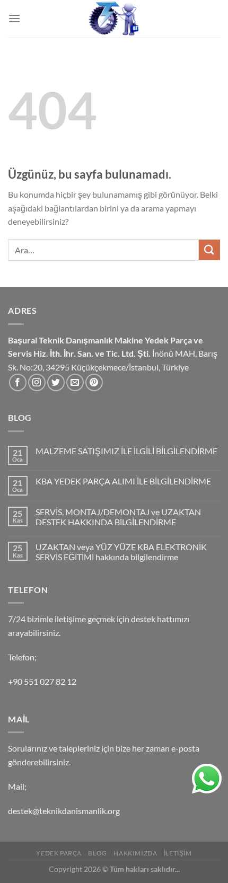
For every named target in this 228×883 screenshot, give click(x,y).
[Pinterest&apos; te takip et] (94, 382)
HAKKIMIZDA (135, 853)
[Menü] (14, 18)
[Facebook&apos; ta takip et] (18, 382)
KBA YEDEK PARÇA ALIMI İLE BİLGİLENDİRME (123, 481)
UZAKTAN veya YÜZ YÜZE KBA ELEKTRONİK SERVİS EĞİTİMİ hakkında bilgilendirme (121, 552)
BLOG (97, 853)
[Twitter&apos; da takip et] (56, 382)
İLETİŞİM (178, 853)
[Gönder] (209, 250)
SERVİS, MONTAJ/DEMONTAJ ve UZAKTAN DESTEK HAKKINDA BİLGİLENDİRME (118, 517)
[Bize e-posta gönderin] (75, 382)
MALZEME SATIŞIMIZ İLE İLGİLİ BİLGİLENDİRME (126, 451)
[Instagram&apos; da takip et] (37, 382)
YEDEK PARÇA (59, 853)
